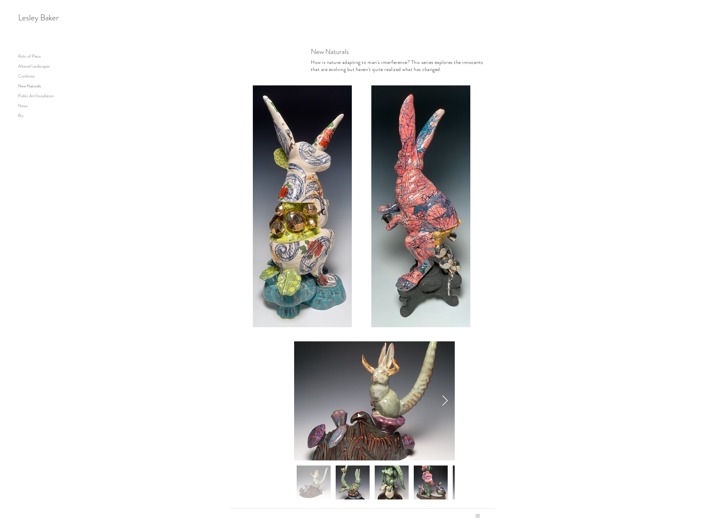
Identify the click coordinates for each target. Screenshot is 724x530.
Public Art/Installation (36, 96)
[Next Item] (445, 400)
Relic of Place (29, 56)
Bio (20, 116)
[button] (302, 206)
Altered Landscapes (34, 66)
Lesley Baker (38, 17)
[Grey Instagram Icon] (477, 515)
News (23, 106)
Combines (26, 76)
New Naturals (29, 86)
